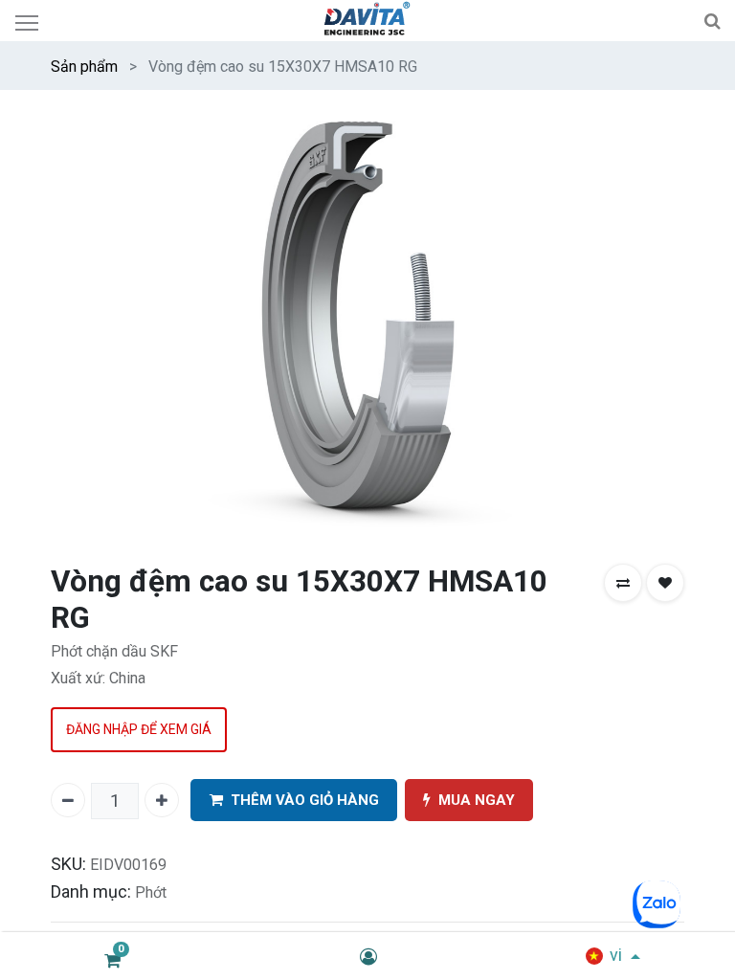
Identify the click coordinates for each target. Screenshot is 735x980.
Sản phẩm (84, 66)
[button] (623, 583)
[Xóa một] (68, 800)
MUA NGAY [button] (476, 800)
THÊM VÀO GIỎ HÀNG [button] (305, 800)
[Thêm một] (162, 800)
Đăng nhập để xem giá (139, 729)
